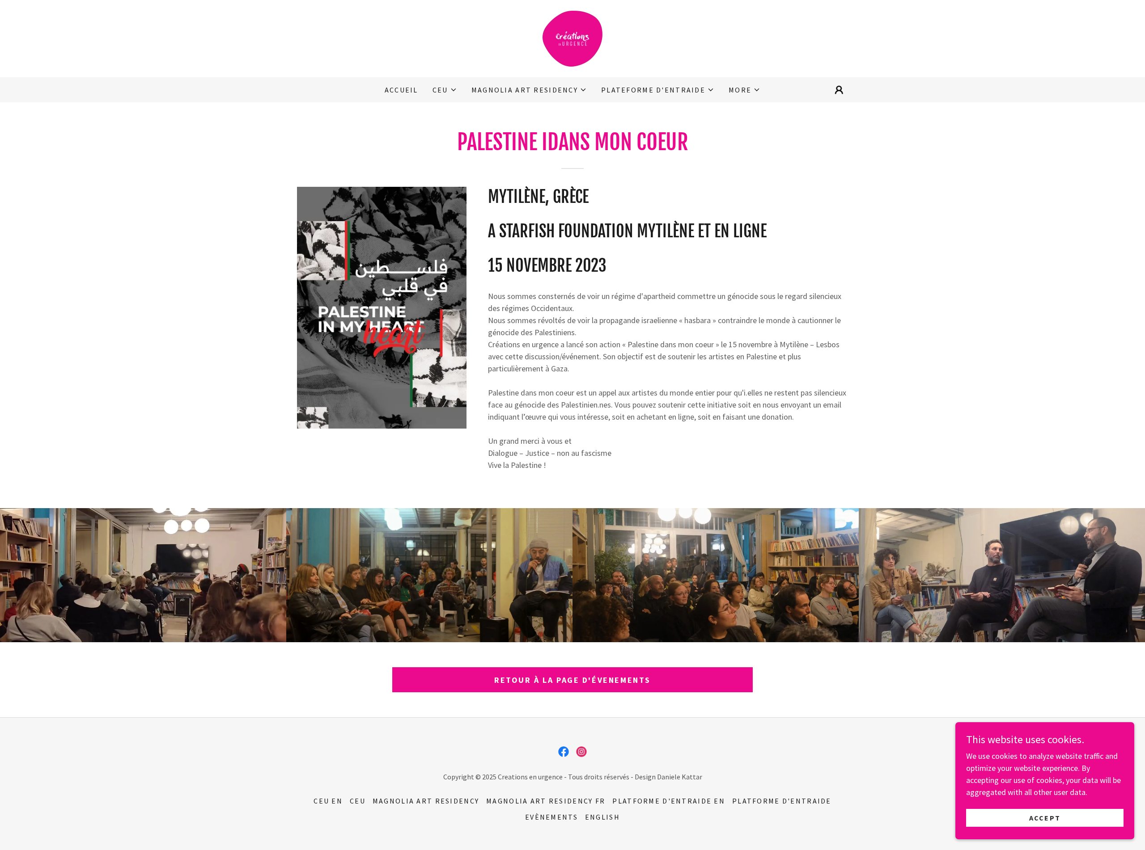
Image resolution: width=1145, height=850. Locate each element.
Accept (1045, 817)
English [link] (602, 816)
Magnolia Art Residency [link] (426, 800)
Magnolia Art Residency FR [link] (545, 800)
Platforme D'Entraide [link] (781, 800)
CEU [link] (357, 800)
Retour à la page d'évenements (572, 680)
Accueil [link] (401, 89)
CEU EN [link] (328, 800)
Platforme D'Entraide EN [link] (668, 800)
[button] (445, 89)
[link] (572, 38)
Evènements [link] (551, 816)
